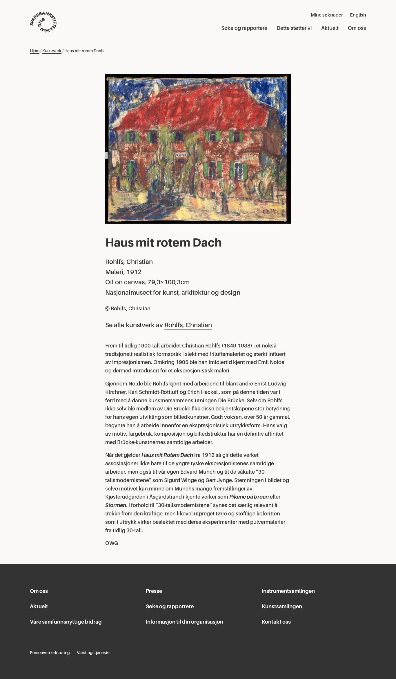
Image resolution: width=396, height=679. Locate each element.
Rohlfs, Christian (188, 325)
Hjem (34, 50)
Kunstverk (51, 50)
